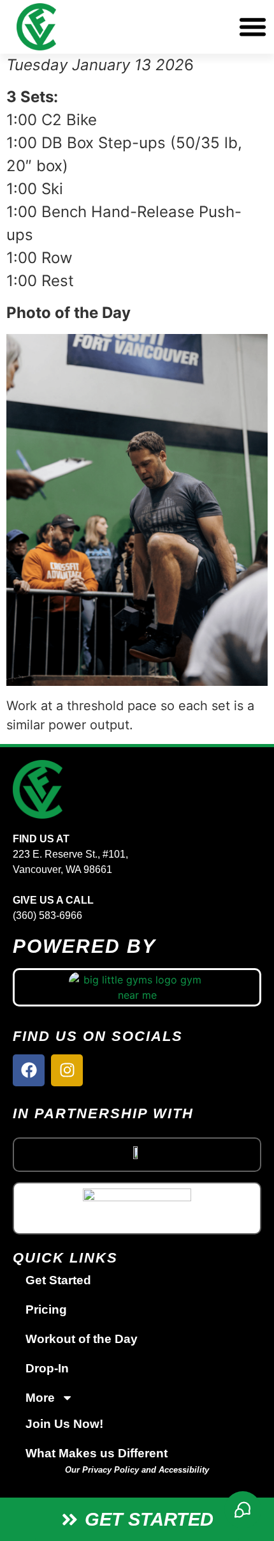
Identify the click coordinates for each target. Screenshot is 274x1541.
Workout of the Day (81, 1339)
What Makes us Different (96, 1453)
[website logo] (96, 26)
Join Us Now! (64, 1424)
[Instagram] (67, 1070)
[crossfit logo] (137, 1151)
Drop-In (47, 1368)
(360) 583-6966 (47, 915)
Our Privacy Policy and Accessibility (137, 1470)
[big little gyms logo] (137, 987)
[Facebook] (29, 1070)
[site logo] (137, 789)
